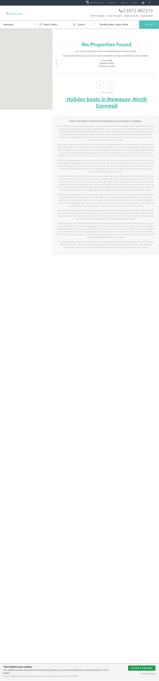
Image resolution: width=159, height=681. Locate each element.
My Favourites (95, 2)
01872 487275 (138, 10)
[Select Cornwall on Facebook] (149, 3)
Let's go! (149, 24)
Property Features (87, 32)
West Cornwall (131, 16)
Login (111, 2)
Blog (135, 2)
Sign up (124, 2)
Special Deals (147, 16)
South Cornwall (114, 16)
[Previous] (100, 85)
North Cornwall (97, 16)
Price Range (102, 32)
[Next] (111, 85)
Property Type (70, 32)
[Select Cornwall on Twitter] (143, 3)
